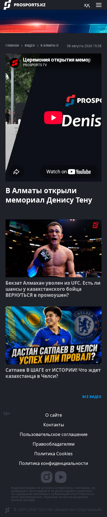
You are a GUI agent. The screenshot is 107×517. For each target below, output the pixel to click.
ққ (87, 4)
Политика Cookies (53, 454)
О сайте (53, 415)
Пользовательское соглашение (54, 434)
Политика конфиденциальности (53, 463)
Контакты (53, 425)
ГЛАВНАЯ (12, 45)
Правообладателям (54, 444)
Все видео (92, 396)
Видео (30, 45)
